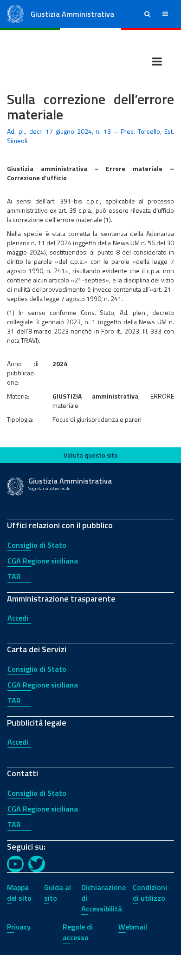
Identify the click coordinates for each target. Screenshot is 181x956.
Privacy (19, 926)
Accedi (17, 617)
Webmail (132, 926)
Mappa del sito (19, 893)
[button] (147, 14)
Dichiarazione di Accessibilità (103, 898)
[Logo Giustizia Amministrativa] (15, 13)
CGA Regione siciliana (42, 560)
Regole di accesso (78, 932)
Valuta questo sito (91, 455)
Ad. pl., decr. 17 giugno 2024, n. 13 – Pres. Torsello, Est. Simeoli (90, 135)
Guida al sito (57, 893)
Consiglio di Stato (36, 544)
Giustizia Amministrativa (72, 14)
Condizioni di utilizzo (150, 893)
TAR (14, 576)
